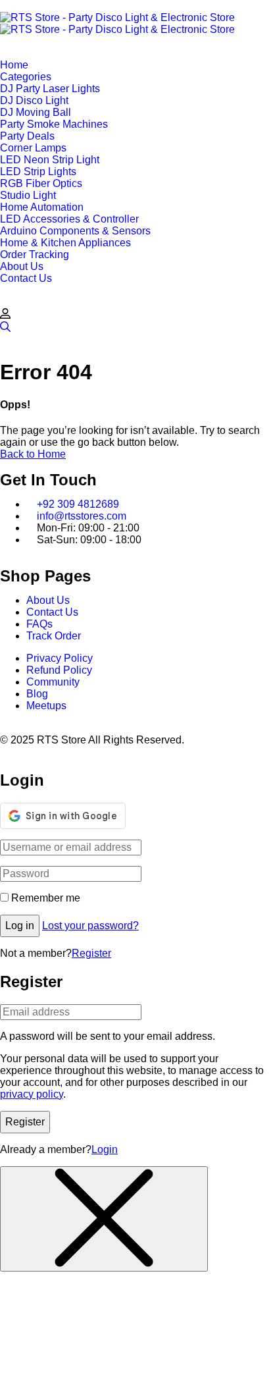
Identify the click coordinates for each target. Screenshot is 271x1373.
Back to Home (33, 454)
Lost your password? (90, 925)
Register (91, 953)
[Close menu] (104, 1219)
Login (104, 1149)
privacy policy (31, 1094)
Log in (19, 925)
